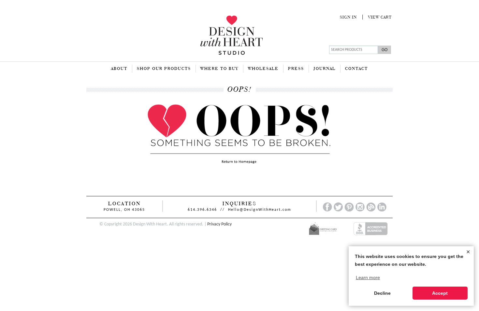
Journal (324, 69)
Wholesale (263, 69)
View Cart (380, 17)
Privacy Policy (219, 224)
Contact (356, 69)
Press (296, 69)
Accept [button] (440, 293)
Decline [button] (382, 293)
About (119, 69)
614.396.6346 (202, 210)
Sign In (348, 17)
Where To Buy (219, 69)
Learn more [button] (368, 277)
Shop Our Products (164, 69)
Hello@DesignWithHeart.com (259, 210)
